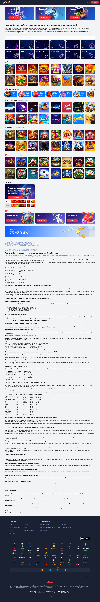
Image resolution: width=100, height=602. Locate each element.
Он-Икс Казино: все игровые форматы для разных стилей (19, 244)
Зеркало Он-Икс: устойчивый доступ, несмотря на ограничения (20, 242)
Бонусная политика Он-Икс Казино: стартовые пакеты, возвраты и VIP (22, 245)
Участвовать (15, 197)
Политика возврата (44, 530)
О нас (11, 524)
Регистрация (95, 2)
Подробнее (75, 17)
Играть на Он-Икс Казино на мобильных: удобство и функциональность (22, 248)
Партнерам (12, 533)
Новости (26, 524)
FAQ (24, 533)
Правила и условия (44, 524)
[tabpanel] (19, 13)
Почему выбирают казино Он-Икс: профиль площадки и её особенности (22, 241)
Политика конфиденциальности (47, 527)
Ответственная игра (62, 524)
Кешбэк (25, 527)
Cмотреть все (22, 100)
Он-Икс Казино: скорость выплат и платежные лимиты (18, 246)
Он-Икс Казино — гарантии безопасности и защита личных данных (21, 249)
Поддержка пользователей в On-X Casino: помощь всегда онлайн (20, 250)
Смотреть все (21, 62)
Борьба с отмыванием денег (64, 527)
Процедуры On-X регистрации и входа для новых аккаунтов (19, 243)
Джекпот (12, 530)
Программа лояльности (15, 527)
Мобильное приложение (29, 530)
